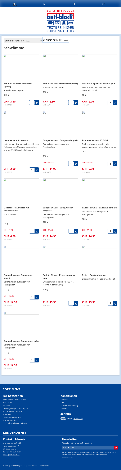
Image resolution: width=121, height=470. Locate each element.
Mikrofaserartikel (10, 420)
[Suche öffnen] (44, 3)
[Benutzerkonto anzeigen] (73, 4)
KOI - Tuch (7, 414)
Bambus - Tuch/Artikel (12, 417)
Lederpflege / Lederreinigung (15, 423)
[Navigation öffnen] (14, 4)
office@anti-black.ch (11, 454)
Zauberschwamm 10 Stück (95, 140)
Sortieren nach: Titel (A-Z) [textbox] (55, 39)
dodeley (105, 454)
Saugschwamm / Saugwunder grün (21, 341)
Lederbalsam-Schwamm (16, 140)
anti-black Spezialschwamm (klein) (60, 83)
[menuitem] (69, 399)
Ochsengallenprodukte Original (15, 408)
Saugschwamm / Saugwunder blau (99, 208)
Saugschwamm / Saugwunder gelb (60, 140)
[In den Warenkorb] (37, 102)
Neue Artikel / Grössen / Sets (15, 399)
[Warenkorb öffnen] (103, 4)
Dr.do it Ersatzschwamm (94, 275)
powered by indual (18, 465)
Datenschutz (44, 465)
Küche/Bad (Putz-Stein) (12, 411)
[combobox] (55, 39)
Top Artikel (7, 402)
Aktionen (6, 405)
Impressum (32, 465)
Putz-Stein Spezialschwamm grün (99, 83)
